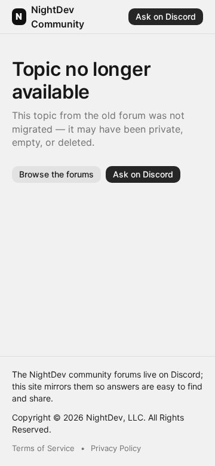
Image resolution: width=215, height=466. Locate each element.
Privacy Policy (116, 448)
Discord (186, 374)
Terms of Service (43, 448)
